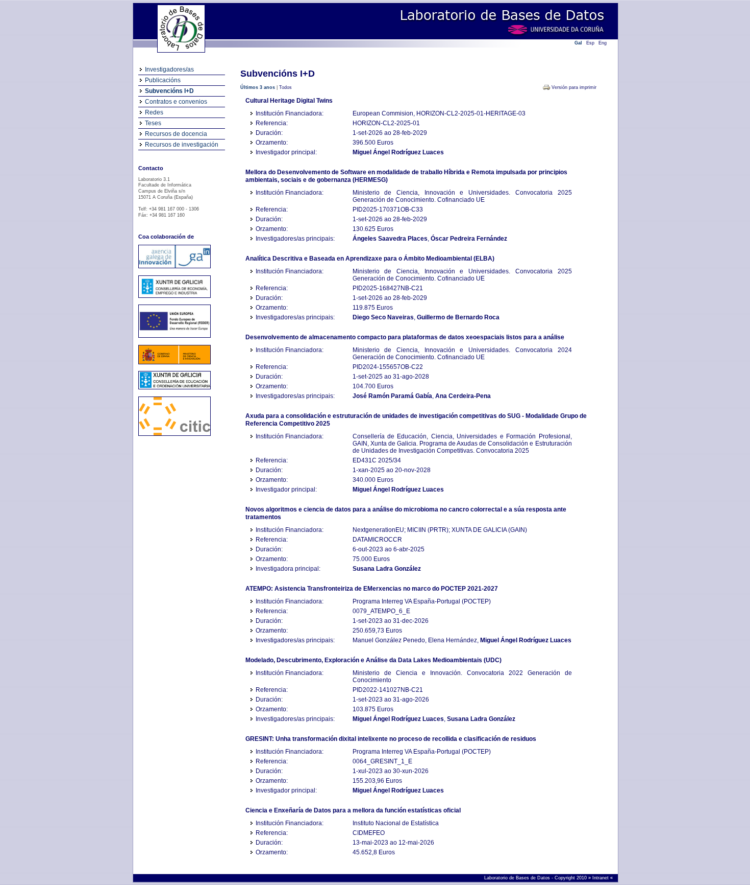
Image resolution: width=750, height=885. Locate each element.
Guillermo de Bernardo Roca (458, 317)
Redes (154, 112)
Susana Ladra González (387, 568)
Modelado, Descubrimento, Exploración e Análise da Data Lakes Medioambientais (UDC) (373, 660)
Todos (285, 87)
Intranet (601, 877)
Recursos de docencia (176, 133)
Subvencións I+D (169, 91)
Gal (578, 42)
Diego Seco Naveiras (383, 317)
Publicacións (163, 80)
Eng (602, 42)
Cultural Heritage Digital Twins (289, 100)
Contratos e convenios (176, 101)
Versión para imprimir (574, 87)
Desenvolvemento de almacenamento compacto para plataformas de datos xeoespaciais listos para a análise (404, 337)
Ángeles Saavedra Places (390, 238)
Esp (590, 42)
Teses (153, 123)
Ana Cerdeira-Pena (463, 396)
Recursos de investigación (181, 144)
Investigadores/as (169, 69)
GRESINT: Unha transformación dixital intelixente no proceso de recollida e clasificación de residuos (390, 738)
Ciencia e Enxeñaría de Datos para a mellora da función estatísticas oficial (353, 810)
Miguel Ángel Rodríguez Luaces (398, 152)
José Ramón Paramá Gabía (392, 396)
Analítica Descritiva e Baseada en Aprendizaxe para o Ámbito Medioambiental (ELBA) (369, 258)
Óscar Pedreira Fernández (469, 238)
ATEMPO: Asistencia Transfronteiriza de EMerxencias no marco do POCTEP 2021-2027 (371, 588)
